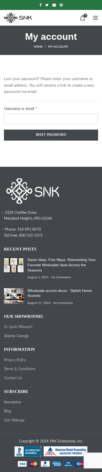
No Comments (61, 277)
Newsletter (12, 402)
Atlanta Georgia (16, 336)
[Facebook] (40, 5)
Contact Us (13, 378)
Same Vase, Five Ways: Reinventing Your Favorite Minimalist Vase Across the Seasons (61, 265)
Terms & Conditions (20, 369)
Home (38, 46)
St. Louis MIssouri (18, 327)
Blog (7, 411)
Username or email (27, 109)
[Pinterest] (61, 5)
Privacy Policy (15, 360)
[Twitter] (46, 5)
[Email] (54, 5)
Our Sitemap (14, 420)
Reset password (51, 135)
